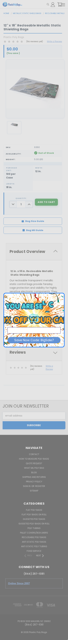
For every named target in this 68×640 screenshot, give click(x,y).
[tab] (34, 251)
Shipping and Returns (34, 477)
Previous (5, 636)
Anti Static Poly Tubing (34, 546)
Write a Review (54, 41)
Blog (34, 472)
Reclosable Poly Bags (34, 537)
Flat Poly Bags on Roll (34, 514)
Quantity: (21, 198)
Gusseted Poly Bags (34, 519)
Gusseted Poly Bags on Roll (34, 523)
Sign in (27, 486)
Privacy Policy (34, 481)
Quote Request (34, 463)
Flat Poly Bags (34, 509)
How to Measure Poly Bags (34, 458)
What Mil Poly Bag (34, 467)
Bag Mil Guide (34, 230)
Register (40, 486)
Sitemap (34, 490)
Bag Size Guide (34, 221)
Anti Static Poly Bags (34, 541)
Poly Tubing (34, 528)
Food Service (34, 550)
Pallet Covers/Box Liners (34, 532)
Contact (34, 454)
